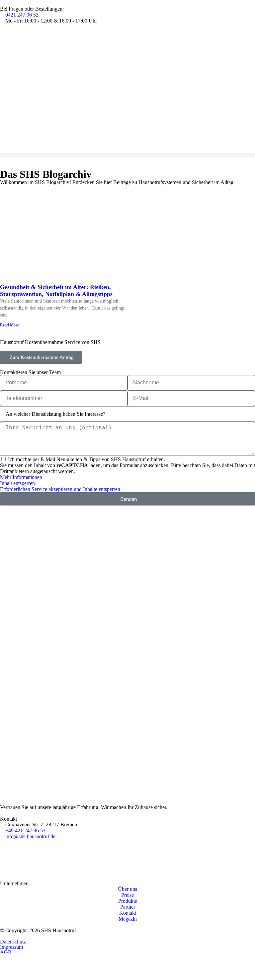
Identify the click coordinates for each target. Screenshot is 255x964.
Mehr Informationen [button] (21, 477)
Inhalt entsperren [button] (17, 483)
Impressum (11, 947)
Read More (9, 325)
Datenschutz (13, 941)
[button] (127, 155)
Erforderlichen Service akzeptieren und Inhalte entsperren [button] (60, 489)
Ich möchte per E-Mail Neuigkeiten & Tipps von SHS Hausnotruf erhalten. (86, 459)
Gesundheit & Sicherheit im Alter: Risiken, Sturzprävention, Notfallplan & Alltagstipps (56, 290)
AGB (6, 952)
